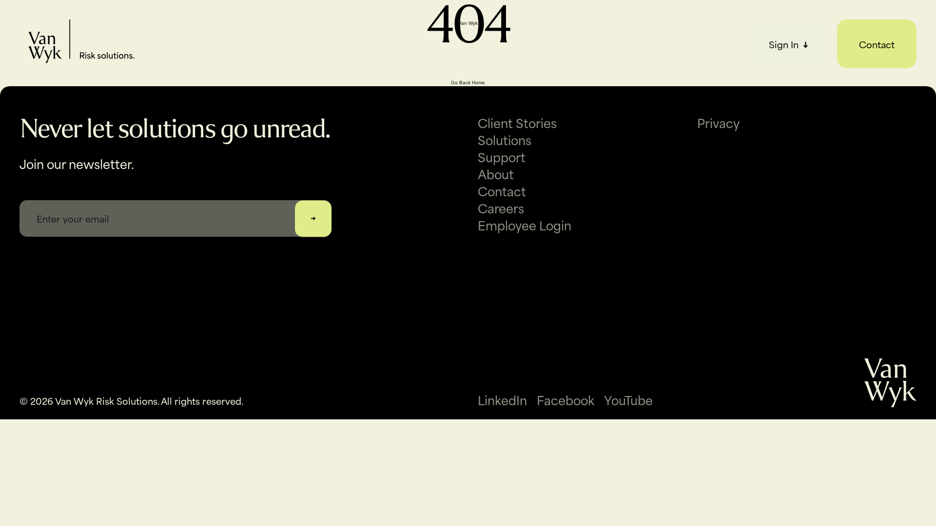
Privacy (718, 122)
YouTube (628, 400)
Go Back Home (468, 82)
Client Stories (217, 26)
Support (202, 56)
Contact (877, 44)
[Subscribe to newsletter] (313, 218)
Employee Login (524, 224)
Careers (501, 207)
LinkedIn (502, 400)
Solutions (205, 41)
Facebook (565, 400)
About (196, 70)
